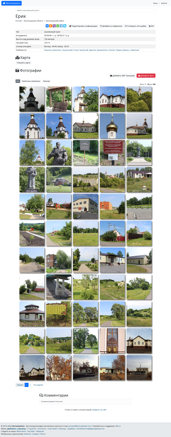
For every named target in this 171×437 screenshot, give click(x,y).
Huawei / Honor (39, 434)
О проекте (31, 428)
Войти (164, 3)
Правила (71, 428)
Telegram (40, 431)
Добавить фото (147, 75)
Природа (46, 81)
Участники (52, 428)
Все (18, 81)
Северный (134, 50)
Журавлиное (102, 50)
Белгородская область (33, 21)
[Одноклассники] (50, 25)
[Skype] (64, 25)
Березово (57, 50)
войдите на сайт (99, 410)
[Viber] (54, 25)
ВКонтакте (21, 431)
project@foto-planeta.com (80, 426)
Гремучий (83, 50)
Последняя (38, 385)
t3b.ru (118, 426)
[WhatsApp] (57, 25)
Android (27, 434)
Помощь (62, 428)
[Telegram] (61, 25)
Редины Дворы (122, 50)
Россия (19, 21)
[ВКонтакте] (47, 25)
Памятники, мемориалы (31, 81)
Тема (155, 3)
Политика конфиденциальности (90, 428)
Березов (48, 50)
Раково (112, 50)
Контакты (42, 428)
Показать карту (23, 62)
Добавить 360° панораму (123, 75)
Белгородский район (55, 21)
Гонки (75, 50)
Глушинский (67, 50)
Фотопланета (12, 3)
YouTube (31, 431)
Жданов (92, 50)
